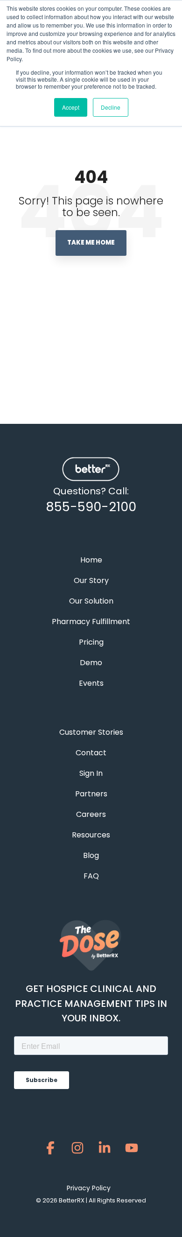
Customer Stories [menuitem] (91, 732)
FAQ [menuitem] (91, 876)
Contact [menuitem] (91, 752)
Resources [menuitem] (91, 834)
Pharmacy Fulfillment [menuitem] (91, 621)
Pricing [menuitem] (91, 642)
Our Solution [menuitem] (91, 601)
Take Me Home (91, 242)
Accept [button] (70, 107)
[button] (50, 1150)
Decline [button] (110, 107)
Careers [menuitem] (91, 814)
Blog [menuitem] (91, 855)
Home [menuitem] (91, 560)
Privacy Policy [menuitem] (89, 1188)
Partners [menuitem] (91, 793)
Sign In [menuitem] (91, 773)
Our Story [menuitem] (91, 580)
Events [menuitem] (91, 683)
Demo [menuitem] (91, 662)
